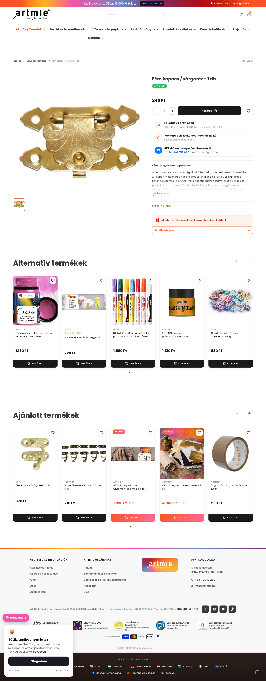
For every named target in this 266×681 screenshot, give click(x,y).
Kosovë (168, 673)
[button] (129, 372)
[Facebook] (205, 609)
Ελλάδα (221, 666)
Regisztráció (243, 3)
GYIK (33, 579)
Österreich (116, 666)
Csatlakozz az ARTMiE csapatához (105, 579)
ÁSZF (33, 585)
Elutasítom (15, 670)
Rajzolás (239, 29)
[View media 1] (19, 204)
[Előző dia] (17, 301)
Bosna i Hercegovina (106, 673)
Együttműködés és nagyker (101, 573)
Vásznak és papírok (107, 29)
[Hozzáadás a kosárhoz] (35, 364)
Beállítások (62, 670)
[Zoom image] (79, 143)
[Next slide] (249, 261)
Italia (204, 666)
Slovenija (185, 666)
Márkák (94, 38)
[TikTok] (232, 609)
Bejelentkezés (221, 3)
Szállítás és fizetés (41, 567)
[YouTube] (223, 609)
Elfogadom (39, 661)
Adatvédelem (38, 591)
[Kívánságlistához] (53, 280)
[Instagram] (214, 609)
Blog (86, 591)
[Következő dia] (54, 301)
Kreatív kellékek (212, 29)
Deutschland (141, 666)
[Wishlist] (248, 110)
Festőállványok (143, 29)
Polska (96, 666)
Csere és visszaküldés (44, 573)
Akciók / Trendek (29, 29)
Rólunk (88, 567)
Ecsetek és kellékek (178, 29)
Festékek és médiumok (67, 29)
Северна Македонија (141, 673)
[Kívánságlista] (241, 14)
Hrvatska (164, 666)
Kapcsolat (90, 585)
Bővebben (39, 651)
